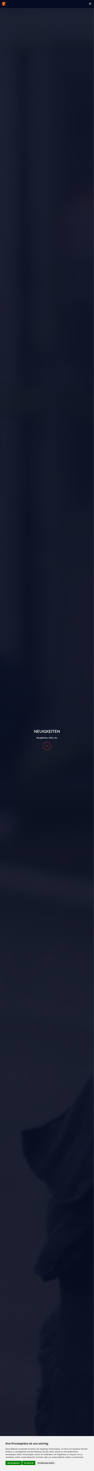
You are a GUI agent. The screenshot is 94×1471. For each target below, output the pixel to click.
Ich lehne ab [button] (28, 1463)
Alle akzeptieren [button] (13, 1463)
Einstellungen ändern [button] (46, 1463)
